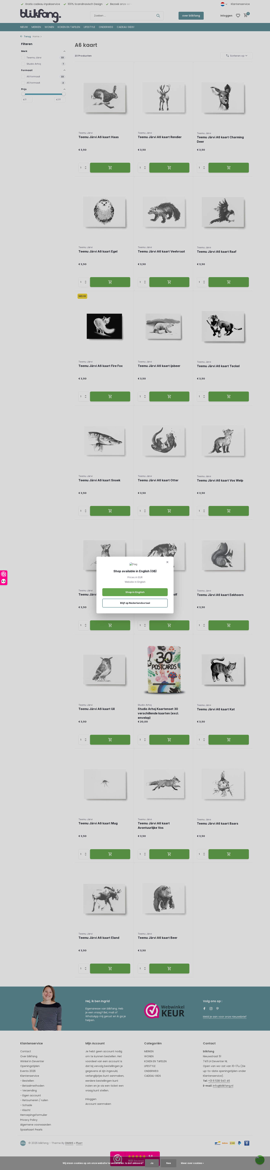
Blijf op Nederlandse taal (135, 602)
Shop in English (135, 592)
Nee (168, 1163)
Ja (151, 1163)
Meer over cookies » (192, 1163)
